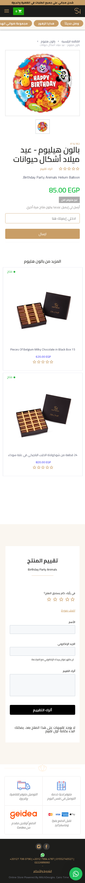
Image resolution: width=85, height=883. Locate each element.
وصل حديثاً (72, 23)
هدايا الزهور (46, 23)
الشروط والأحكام (42, 871)
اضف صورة (68, 610)
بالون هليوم (48, 41)
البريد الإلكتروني (66, 644)
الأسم (72, 622)
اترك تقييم (46, 169)
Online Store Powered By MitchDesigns (32, 877)
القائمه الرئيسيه (70, 41)
